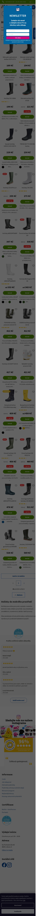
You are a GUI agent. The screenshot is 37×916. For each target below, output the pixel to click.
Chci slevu (18, 38)
